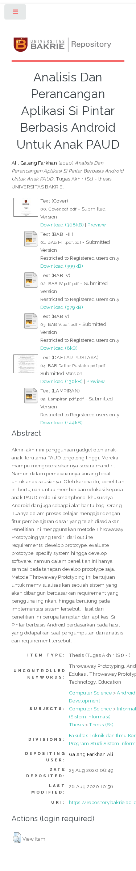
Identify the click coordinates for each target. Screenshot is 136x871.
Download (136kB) (61, 381)
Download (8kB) (59, 348)
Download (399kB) (61, 266)
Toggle (16, 13)
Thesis (76, 724)
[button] (17, 837)
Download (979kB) (61, 307)
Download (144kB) (61, 422)
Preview (96, 225)
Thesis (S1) (101, 724)
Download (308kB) (62, 225)
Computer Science (90, 693)
